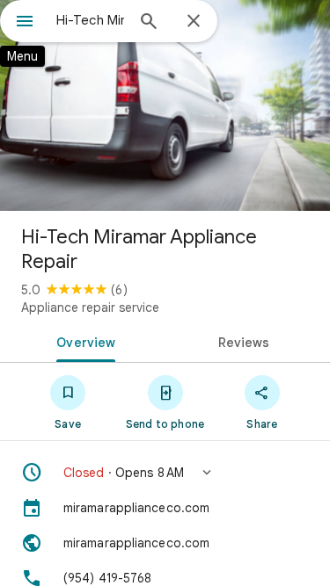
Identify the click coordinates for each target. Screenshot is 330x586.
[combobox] (90, 20)
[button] (165, 472)
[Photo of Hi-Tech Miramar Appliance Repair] (165, 105)
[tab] (83, 341)
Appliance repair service (90, 307)
